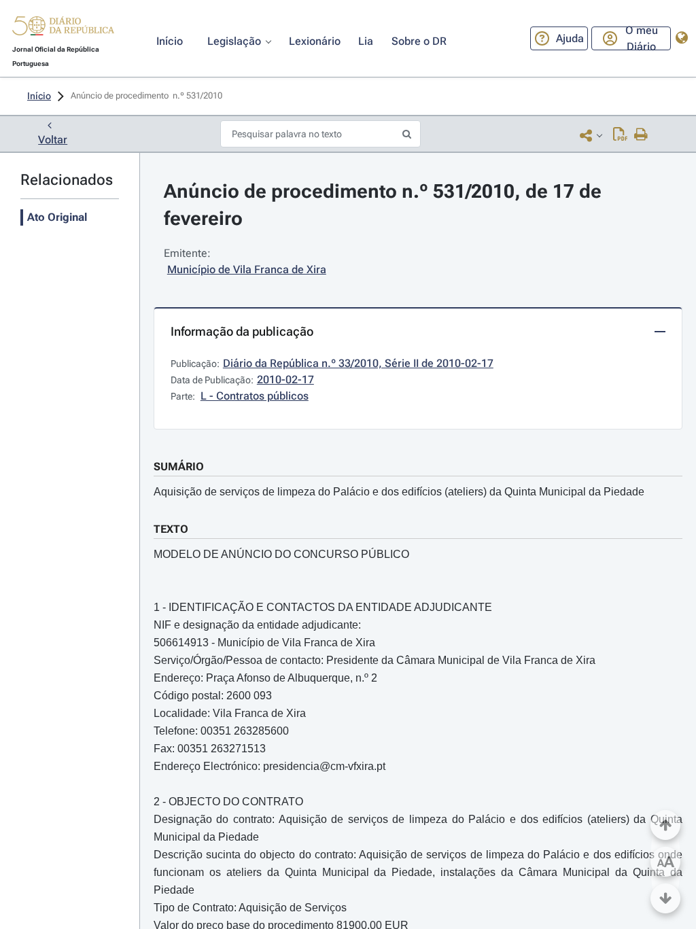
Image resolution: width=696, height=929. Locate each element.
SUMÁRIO (179, 466)
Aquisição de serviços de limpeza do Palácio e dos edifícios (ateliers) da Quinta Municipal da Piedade (399, 491)
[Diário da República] (63, 28)
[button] (63, 27)
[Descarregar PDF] (620, 135)
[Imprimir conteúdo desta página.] (641, 135)
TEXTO (171, 529)
